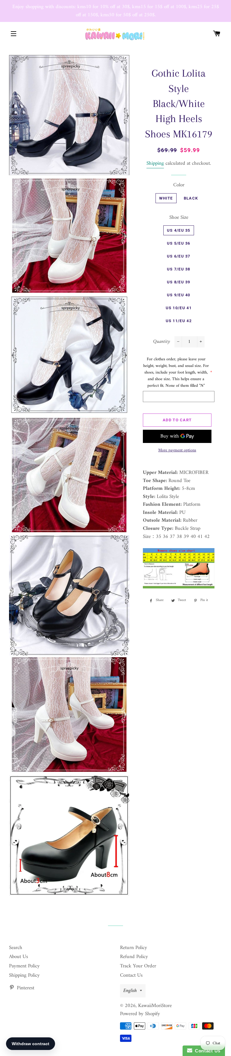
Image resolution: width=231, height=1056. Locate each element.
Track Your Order (138, 966)
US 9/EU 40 (178, 295)
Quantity (161, 342)
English (130, 990)
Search (15, 947)
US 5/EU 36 (178, 243)
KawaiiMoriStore (155, 1005)
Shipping (155, 163)
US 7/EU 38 (178, 269)
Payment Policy (24, 966)
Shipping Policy (24, 975)
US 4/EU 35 (178, 230)
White (166, 198)
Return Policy (133, 947)
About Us (18, 956)
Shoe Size (178, 218)
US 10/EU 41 (179, 308)
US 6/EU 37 (178, 256)
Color (178, 185)
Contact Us (131, 975)
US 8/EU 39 (178, 282)
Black (191, 198)
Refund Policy (134, 956)
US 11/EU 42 (179, 321)
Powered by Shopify (140, 1013)
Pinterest (24, 988)
